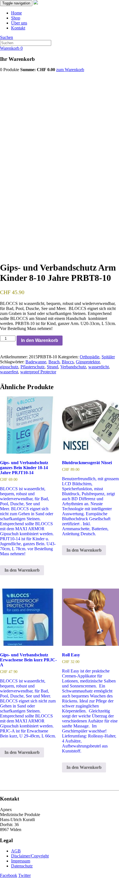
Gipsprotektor (88, 361)
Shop (15, 18)
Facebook (8, 875)
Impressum (20, 861)
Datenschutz (22, 866)
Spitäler (108, 356)
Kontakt (18, 28)
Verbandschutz (73, 366)
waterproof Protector (38, 371)
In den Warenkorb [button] (22, 570)
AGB (16, 851)
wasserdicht (98, 366)
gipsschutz (9, 366)
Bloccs (68, 361)
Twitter (24, 875)
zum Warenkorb (70, 69)
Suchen (6, 37)
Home (16, 13)
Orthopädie (89, 356)
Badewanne (35, 361)
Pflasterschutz (32, 366)
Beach (54, 361)
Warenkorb (11, 48)
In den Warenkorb (39, 340)
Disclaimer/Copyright (30, 856)
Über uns (19, 23)
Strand (52, 366)
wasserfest (9, 371)
